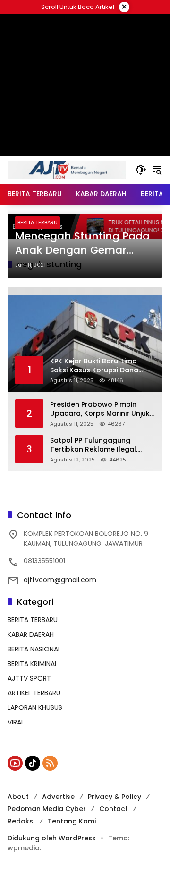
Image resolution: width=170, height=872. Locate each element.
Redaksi (21, 821)
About (18, 796)
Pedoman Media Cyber (47, 809)
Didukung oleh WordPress (52, 838)
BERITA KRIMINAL (33, 663)
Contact (113, 809)
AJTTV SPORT (29, 678)
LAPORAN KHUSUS (35, 707)
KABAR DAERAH (31, 634)
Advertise (58, 796)
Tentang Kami (72, 821)
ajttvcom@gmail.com (60, 579)
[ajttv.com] (67, 169)
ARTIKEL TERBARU (34, 693)
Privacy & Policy (114, 796)
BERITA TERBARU (37, 222)
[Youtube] (15, 763)
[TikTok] (32, 763)
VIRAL (16, 722)
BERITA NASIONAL (34, 649)
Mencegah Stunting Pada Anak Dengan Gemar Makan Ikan (82, 243)
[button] (140, 169)
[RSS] (50, 763)
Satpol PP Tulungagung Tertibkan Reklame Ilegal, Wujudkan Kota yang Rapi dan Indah (102, 445)
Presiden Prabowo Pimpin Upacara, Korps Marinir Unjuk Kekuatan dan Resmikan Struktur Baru (100, 409)
